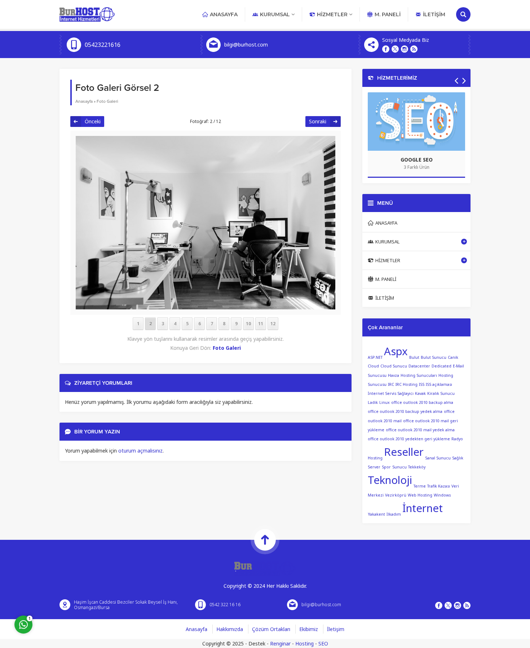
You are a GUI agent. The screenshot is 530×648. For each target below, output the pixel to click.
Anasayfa (84, 101)
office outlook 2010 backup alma (422, 402)
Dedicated (441, 366)
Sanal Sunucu (438, 457)
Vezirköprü (395, 495)
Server (374, 467)
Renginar (280, 643)
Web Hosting (420, 495)
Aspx (396, 351)
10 (248, 324)
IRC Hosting (407, 384)
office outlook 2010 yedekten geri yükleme (409, 438)
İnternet (422, 508)
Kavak (420, 393)
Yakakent (376, 514)
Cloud (373, 366)
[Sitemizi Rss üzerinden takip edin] (414, 49)
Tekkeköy (416, 467)
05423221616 (102, 44)
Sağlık (457, 457)
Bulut (414, 357)
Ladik (373, 402)
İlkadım (394, 514)
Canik (453, 357)
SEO (323, 643)
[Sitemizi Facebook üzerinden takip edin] (385, 49)
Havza (393, 375)
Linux (384, 402)
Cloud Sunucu (393, 366)
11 (260, 324)
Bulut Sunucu (433, 357)
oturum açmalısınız (140, 450)
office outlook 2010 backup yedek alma (405, 411)
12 (272, 324)
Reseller (404, 452)
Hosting (304, 643)
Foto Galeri (107, 101)
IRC (391, 384)
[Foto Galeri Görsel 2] (205, 304)
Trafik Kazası (438, 486)
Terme (420, 486)
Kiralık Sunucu (441, 393)
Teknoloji (390, 480)
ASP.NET (375, 357)
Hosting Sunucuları (419, 375)
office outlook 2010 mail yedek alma (420, 429)
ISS (421, 384)
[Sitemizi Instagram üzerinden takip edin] (404, 49)
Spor (386, 467)
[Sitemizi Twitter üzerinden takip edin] (395, 49)
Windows (442, 495)
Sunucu (399, 467)
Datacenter (419, 366)
